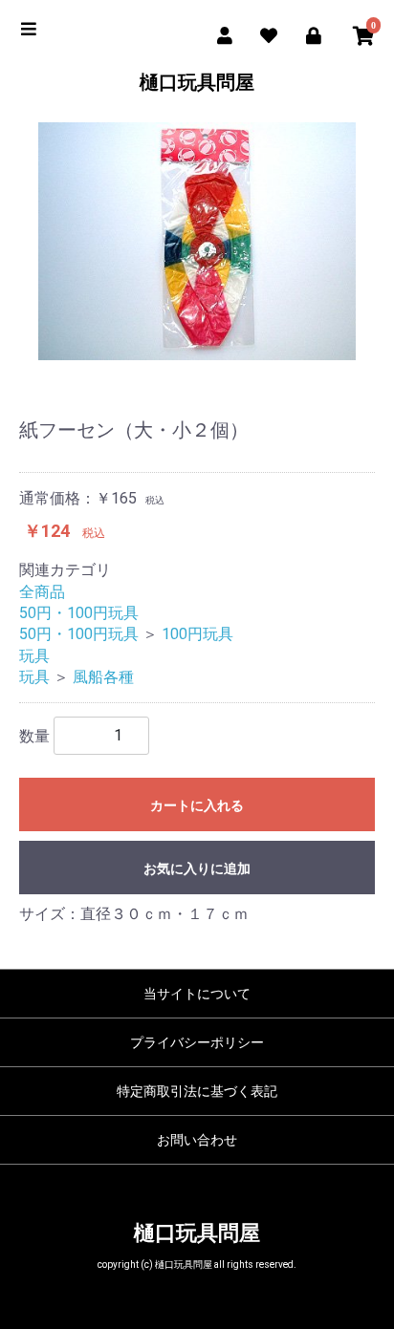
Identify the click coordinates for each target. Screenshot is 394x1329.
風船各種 (103, 677)
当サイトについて (197, 993)
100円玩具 (197, 634)
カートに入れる (197, 805)
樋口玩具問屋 (197, 82)
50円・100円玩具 (79, 613)
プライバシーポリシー (197, 1042)
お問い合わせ (197, 1139)
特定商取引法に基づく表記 (197, 1091)
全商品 (42, 592)
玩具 (34, 656)
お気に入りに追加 (197, 868)
